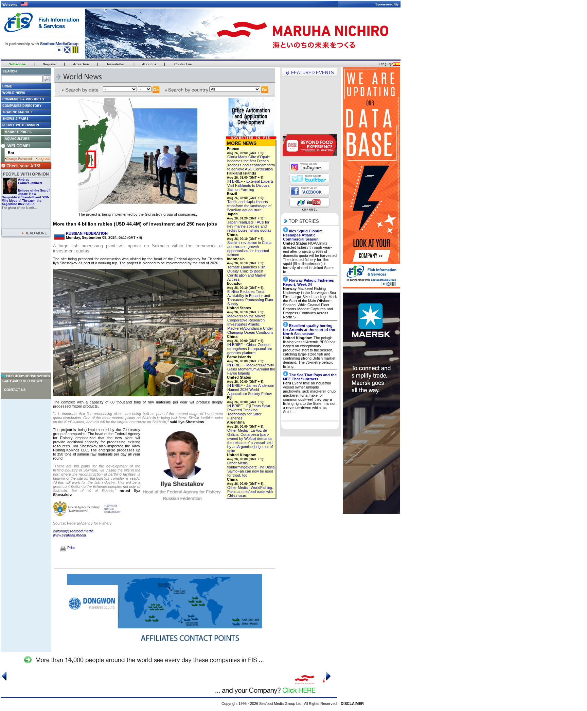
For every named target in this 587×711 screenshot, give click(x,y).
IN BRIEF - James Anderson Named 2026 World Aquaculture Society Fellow (250, 389)
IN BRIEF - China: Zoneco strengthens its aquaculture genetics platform (249, 349)
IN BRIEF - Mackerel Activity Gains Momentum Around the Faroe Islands (251, 369)
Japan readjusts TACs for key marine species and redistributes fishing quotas (249, 226)
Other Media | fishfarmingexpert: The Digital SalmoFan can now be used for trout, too (251, 469)
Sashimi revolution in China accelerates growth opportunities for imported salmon (249, 249)
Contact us (15, 390)
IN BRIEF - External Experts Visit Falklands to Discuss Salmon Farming (250, 185)
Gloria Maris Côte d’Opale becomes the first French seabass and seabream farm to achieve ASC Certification (251, 163)
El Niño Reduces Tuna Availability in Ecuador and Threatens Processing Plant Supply (250, 298)
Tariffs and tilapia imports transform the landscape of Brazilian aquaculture (249, 206)
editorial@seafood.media (73, 531)
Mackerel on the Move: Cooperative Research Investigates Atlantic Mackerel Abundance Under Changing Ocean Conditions (250, 324)
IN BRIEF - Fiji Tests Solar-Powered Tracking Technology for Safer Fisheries (249, 412)
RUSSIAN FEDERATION (87, 233)
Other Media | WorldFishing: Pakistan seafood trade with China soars (250, 491)
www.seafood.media (69, 535)
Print (70, 548)
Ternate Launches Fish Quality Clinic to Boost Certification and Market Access (246, 273)
